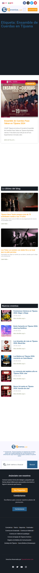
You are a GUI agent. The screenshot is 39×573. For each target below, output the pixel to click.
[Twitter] (31, 2)
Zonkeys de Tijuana (10, 543)
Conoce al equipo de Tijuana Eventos (19, 537)
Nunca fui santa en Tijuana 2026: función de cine (23, 387)
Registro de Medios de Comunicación (19, 540)
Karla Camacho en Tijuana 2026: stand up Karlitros (25, 327)
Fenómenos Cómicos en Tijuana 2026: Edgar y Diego (25, 312)
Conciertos (8, 527)
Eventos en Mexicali (27, 530)
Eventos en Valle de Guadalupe (19, 534)
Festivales (29, 527)
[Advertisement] (19, 49)
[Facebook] (24, 2)
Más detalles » (9, 140)
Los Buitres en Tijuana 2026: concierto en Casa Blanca (24, 357)
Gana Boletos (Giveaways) (26, 543)
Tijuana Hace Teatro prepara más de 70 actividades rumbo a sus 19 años (16, 215)
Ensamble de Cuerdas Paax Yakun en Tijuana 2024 (16, 122)
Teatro (16, 527)
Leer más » (4, 224)
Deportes (22, 527)
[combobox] (14, 464)
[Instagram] (28, 2)
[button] (24, 9)
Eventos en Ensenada (12, 530)
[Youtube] (35, 2)
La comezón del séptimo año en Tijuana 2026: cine (25, 372)
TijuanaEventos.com (27, 559)
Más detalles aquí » (19, 318)
